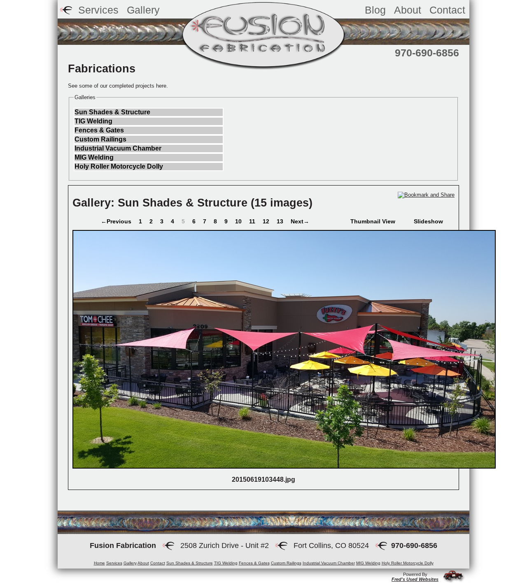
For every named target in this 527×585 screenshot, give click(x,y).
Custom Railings (100, 139)
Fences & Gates (99, 130)
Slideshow (428, 221)
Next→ (300, 221)
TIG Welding (93, 121)
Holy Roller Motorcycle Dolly (119, 166)
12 (267, 221)
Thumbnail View (372, 221)
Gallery (130, 563)
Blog (375, 10)
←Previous (116, 221)
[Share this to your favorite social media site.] (426, 195)
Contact (447, 10)
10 (239, 221)
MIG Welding (94, 157)
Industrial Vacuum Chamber (118, 148)
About (407, 10)
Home (99, 563)
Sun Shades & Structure (112, 112)
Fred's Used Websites (415, 579)
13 (281, 221)
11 (253, 221)
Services (98, 10)
